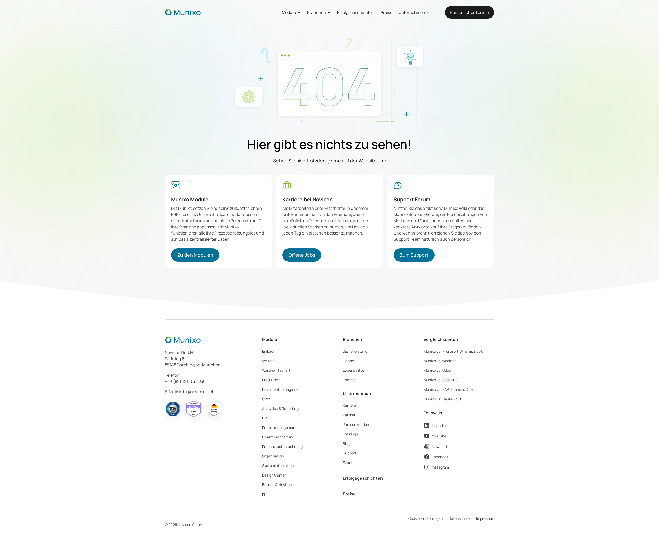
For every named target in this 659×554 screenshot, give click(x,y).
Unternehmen (411, 12)
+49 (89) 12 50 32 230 (185, 381)
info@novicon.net (196, 391)
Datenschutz (459, 518)
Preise (386, 12)
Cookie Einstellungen (425, 518)
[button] (291, 12)
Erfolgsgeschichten (355, 12)
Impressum (485, 518)
